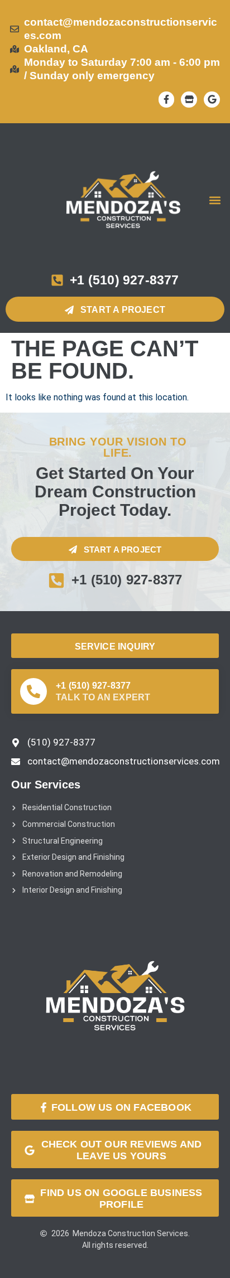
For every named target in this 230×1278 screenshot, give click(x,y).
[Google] (212, 99)
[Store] (189, 99)
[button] (215, 200)
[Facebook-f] (167, 99)
